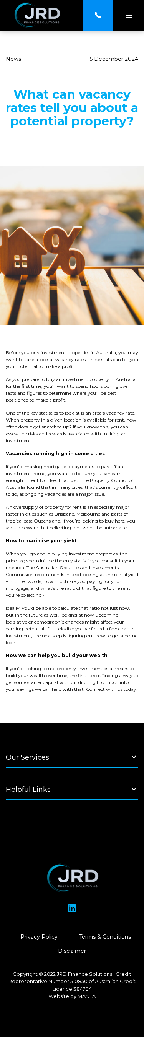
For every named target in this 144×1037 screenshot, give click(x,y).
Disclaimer (72, 950)
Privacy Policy (39, 936)
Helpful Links (28, 789)
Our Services (27, 757)
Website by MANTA (72, 996)
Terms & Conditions (105, 936)
